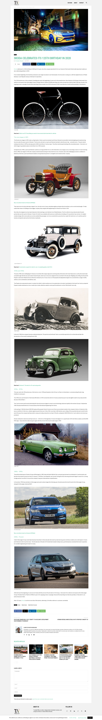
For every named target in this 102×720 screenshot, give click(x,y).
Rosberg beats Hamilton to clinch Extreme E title (20, 656)
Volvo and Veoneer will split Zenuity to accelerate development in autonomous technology (31, 620)
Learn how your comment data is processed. (42, 699)
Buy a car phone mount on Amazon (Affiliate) (24, 202)
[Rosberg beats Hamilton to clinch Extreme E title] (21, 649)
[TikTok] (78, 711)
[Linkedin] (29, 635)
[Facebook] (25, 635)
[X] (32, 635)
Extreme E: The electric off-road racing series (30, 385)
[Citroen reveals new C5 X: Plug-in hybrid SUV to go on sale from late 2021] (66, 649)
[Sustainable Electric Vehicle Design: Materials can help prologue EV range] (36, 649)
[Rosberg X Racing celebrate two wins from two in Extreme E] (51, 649)
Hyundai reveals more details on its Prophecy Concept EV (72, 619)
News (15, 7)
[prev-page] (15, 662)
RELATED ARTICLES (19, 641)
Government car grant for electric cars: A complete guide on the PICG (35, 267)
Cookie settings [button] (72, 717)
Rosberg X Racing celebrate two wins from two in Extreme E (51, 656)
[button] (86, 3)
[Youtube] (34, 635)
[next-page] (17, 662)
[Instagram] (27, 635)
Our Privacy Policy (82, 717)
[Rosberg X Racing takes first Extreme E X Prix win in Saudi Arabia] (81, 649)
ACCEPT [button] (90, 717)
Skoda (15, 69)
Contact (81, 2)
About (75, 2)
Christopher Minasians (19, 60)
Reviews (70, 2)
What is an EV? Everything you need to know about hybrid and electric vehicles (37, 133)
